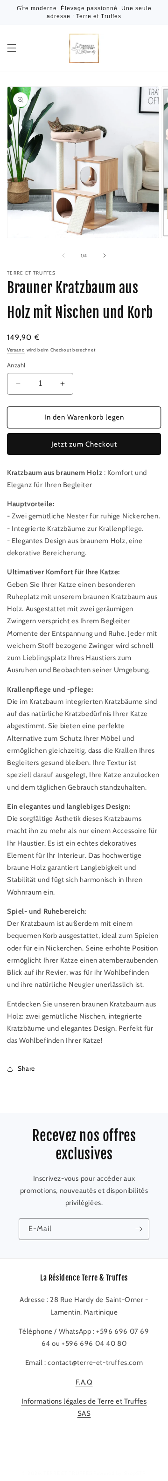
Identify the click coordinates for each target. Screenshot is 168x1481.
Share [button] (26, 1068)
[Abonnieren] (138, 1229)
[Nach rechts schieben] (104, 255)
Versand (16, 350)
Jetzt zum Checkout (84, 444)
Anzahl (16, 365)
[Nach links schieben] (63, 255)
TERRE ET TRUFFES (67, 1473)
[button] (11, 48)
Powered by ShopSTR (119, 1473)
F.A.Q (84, 1382)
